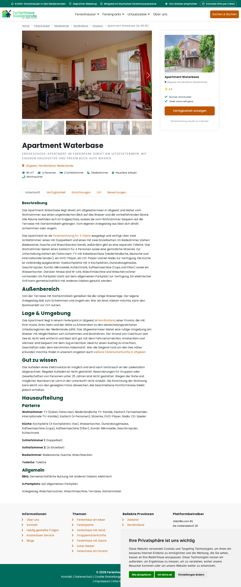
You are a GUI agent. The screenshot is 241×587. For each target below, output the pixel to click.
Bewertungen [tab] (116, 192)
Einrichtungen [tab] (81, 192)
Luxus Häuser (86, 546)
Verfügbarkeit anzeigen (189, 111)
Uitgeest (98, 26)
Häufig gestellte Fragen (43, 530)
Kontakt (32, 525)
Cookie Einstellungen (109, 577)
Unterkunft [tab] (32, 192)
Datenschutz (84, 577)
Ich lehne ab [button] (165, 574)
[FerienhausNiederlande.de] (19, 14)
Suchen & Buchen (224, 14)
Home (25, 26)
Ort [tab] (99, 192)
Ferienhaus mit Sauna (92, 541)
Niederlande (61, 26)
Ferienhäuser (42, 26)
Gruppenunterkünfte (91, 535)
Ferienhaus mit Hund (91, 530)
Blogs (30, 541)
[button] (148, 75)
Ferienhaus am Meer (91, 520)
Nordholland (81, 26)
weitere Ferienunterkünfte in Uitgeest (120, 352)
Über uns (160, 14)
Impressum (102, 581)
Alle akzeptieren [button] (141, 574)
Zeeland (132, 520)
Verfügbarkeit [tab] (56, 192)
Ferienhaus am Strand (92, 551)
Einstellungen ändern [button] (191, 574)
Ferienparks (85, 525)
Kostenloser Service (40, 535)
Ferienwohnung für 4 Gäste (72, 236)
